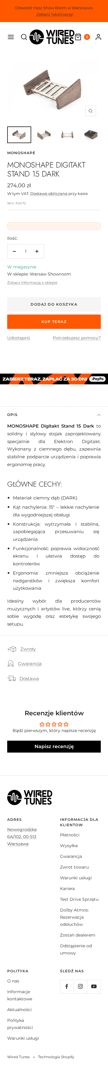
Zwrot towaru (74, 867)
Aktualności (19, 1009)
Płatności (70, 835)
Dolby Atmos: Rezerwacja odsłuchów (74, 917)
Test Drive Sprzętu (79, 899)
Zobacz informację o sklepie (32, 282)
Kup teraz (54, 321)
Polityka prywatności (20, 1024)
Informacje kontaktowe (19, 995)
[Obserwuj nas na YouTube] (93, 986)
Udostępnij (18, 338)
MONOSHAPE (21, 153)
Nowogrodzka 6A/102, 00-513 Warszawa (22, 836)
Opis (12, 414)
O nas (13, 981)
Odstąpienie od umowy (76, 949)
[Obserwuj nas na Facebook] (67, 986)
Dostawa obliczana (49, 193)
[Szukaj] (24, 37)
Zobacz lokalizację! (54, 14)
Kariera (67, 888)
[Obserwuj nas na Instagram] (80, 986)
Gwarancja (30, 663)
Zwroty (28, 649)
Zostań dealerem (77, 935)
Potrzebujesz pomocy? (77, 338)
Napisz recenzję (54, 746)
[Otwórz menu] (11, 37)
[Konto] (98, 37)
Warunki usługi (76, 877)
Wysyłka (69, 845)
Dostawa (29, 678)
